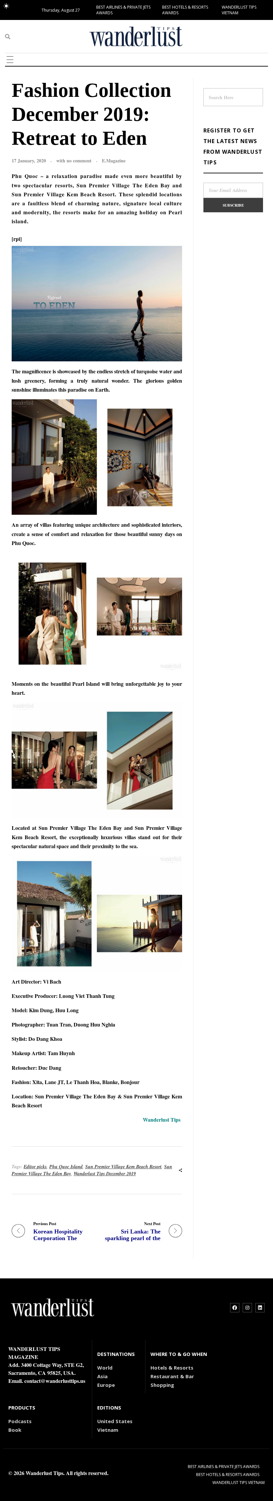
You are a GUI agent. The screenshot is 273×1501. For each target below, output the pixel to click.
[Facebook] (234, 1307)
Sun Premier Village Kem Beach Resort (123, 1166)
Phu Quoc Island (66, 1166)
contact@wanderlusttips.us (54, 1381)
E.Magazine (114, 160)
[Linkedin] (260, 1307)
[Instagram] (247, 1307)
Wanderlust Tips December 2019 (105, 1173)
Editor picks (35, 1166)
